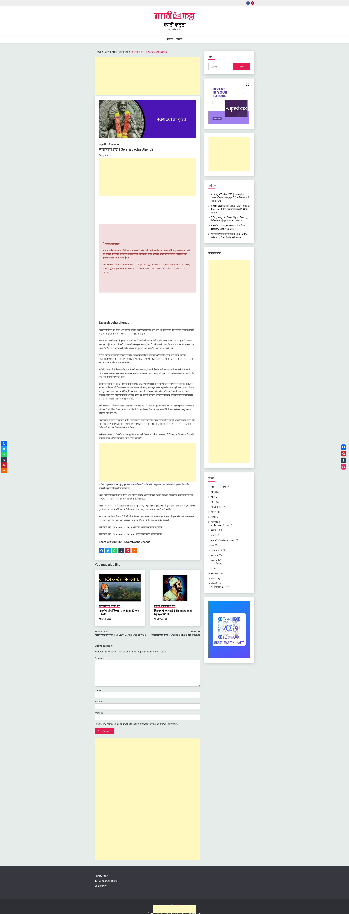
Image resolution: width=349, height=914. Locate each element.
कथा (213, 516)
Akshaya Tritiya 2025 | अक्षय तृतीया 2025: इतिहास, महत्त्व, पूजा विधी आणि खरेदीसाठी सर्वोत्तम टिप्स (230, 197)
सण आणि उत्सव (220, 586)
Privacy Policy (101, 875)
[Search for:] (220, 66)
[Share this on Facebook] (101, 550)
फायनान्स (215, 555)
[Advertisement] (147, 76)
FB (248, 3)
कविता (213, 530)
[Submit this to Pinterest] (127, 550)
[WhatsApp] (114, 550)
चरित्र (213, 535)
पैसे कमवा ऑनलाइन (221, 525)
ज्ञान (212, 545)
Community (100, 885)
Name (99, 690)
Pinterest (252, 3)
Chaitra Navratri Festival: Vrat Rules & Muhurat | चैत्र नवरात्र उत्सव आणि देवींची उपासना (230, 209)
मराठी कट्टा (174, 25)
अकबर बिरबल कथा (218, 486)
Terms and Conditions (106, 880)
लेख (212, 578)
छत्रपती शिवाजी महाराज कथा (109, 144)
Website (99, 712)
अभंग (213, 496)
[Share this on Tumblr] (121, 550)
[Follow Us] (343, 447)
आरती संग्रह (216, 506)
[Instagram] (343, 467)
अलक (213, 501)
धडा (215, 568)
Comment (100, 658)
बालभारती (215, 560)
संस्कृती (179, 38)
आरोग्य (213, 511)
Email (98, 701)
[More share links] (134, 550)
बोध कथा (214, 573)
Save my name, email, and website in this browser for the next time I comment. (138, 723)
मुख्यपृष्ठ (170, 38)
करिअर (214, 521)
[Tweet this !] (108, 550)
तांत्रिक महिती (216, 550)
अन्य (213, 491)
